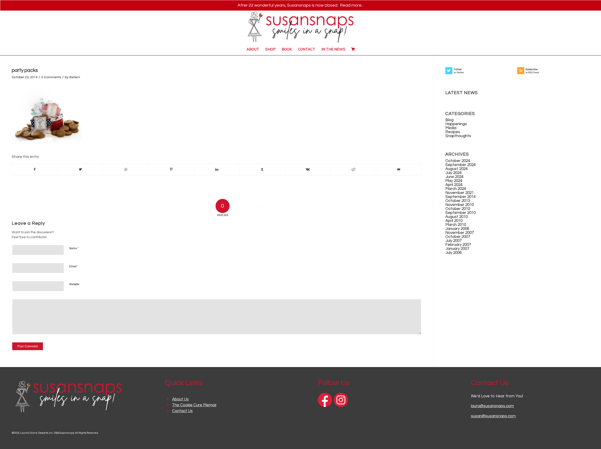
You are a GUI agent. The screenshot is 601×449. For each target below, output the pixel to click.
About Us (180, 399)
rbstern (74, 77)
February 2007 (458, 245)
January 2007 (457, 249)
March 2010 (455, 225)
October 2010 (457, 209)
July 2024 (453, 173)
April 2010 (453, 221)
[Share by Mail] (398, 169)
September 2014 (460, 197)
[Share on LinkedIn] (216, 169)
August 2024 (456, 169)
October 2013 (457, 201)
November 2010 (459, 205)
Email (73, 266)
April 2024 (453, 185)
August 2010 (456, 217)
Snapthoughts (458, 136)
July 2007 (453, 241)
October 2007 (457, 237)
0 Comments (51, 77)
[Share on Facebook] (35, 169)
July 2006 (453, 253)
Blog (449, 120)
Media (450, 128)
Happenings (456, 124)
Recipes (452, 132)
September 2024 (460, 165)
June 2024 (454, 177)
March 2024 (455, 189)
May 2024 (453, 181)
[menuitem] (252, 49)
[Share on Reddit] (353, 169)
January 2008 (457, 229)
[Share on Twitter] (80, 169)
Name (74, 248)
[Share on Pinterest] (171, 169)
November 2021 (459, 193)
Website (74, 284)
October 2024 (457, 161)
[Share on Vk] (308, 169)
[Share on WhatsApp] (126, 169)
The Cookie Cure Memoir (194, 405)
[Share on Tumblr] (262, 169)
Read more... (352, 5)
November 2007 (459, 233)
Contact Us (182, 411)
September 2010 (460, 213)
